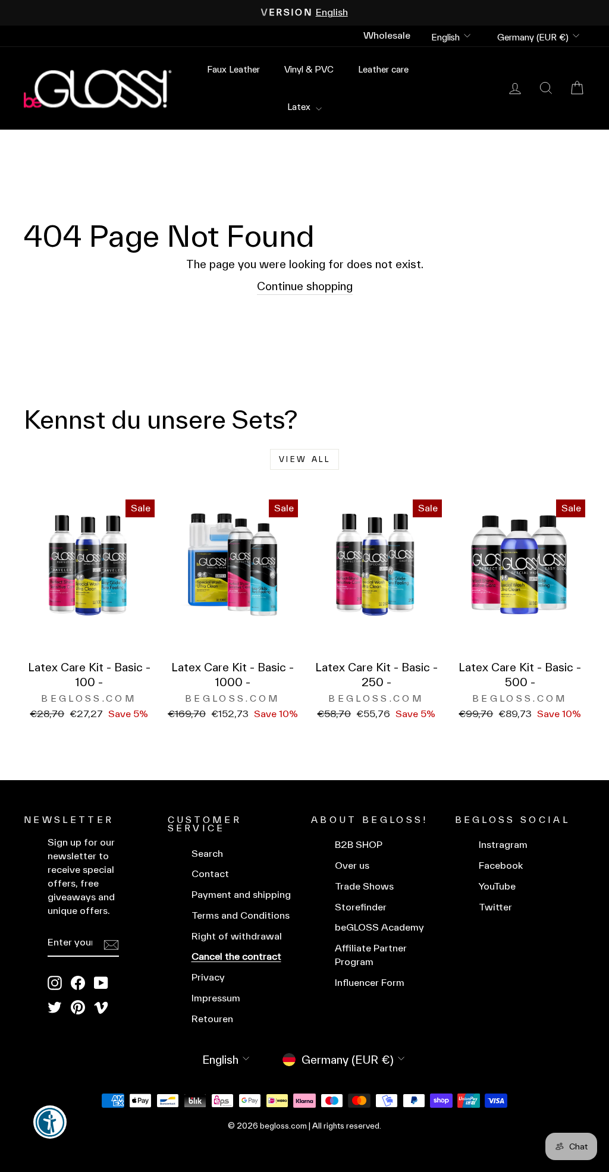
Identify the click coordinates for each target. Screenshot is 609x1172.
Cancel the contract (236, 956)
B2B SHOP (358, 844)
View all (305, 459)
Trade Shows (364, 886)
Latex (300, 106)
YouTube (497, 886)
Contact (210, 874)
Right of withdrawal (237, 936)
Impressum (216, 998)
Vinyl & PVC (309, 69)
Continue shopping (305, 286)
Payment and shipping (241, 894)
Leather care (383, 69)
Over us (352, 865)
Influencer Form (369, 982)
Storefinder (361, 907)
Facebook (501, 865)
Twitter (495, 907)
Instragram (503, 844)
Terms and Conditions (241, 915)
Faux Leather (233, 69)
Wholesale (386, 35)
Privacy (208, 977)
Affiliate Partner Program (371, 955)
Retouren (212, 1019)
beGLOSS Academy (379, 927)
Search (207, 853)
